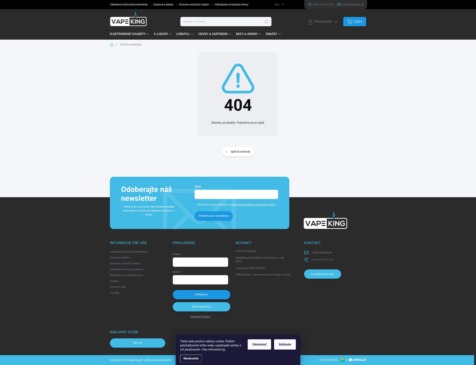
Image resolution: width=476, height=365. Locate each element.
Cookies (114, 281)
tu (223, 349)
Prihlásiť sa (201, 294)
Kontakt (114, 292)
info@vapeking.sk (321, 252)
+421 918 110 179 (321, 259)
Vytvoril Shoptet (328, 359)
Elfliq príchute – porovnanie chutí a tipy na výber (263, 274)
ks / (137, 342)
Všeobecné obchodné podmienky (129, 4)
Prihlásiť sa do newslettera (213, 215)
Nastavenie (191, 358)
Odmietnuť (259, 344)
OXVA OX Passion (246, 251)
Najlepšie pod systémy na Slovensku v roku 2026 (260, 259)
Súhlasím (285, 344)
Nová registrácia (201, 306)
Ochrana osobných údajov (194, 4)
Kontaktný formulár (322, 274)
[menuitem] (130, 34)
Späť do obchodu (240, 151)
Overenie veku (118, 286)
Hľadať (267, 21)
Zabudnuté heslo (200, 317)
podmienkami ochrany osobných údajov (253, 204)
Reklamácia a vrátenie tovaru (126, 275)
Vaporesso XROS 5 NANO (250, 268)
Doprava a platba (163, 4)
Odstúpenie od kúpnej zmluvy (231, 4)
